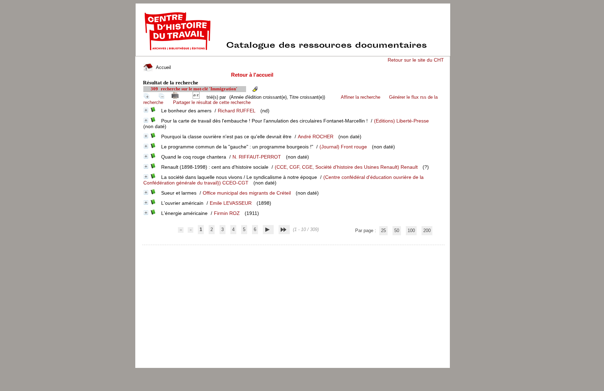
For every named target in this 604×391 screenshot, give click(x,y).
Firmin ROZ (227, 213)
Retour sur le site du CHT (416, 60)
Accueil (163, 67)
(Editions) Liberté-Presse (401, 121)
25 (383, 230)
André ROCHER (315, 136)
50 (396, 230)
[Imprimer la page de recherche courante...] (176, 97)
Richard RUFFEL (237, 110)
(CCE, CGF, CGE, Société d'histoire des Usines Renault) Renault (346, 167)
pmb (293, 249)
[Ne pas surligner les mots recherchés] (255, 89)
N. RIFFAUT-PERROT (256, 157)
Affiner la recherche (360, 97)
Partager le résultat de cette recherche (212, 102)
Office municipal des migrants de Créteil (247, 193)
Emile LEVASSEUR (231, 203)
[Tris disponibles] (197, 97)
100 (411, 230)
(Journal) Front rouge (343, 146)
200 (427, 230)
